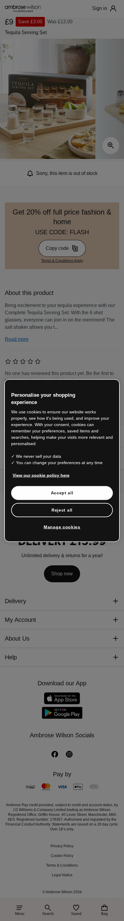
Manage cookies (62, 520)
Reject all (62, 503)
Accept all (62, 486)
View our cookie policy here (38, 468)
